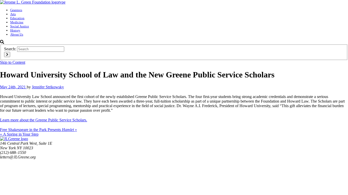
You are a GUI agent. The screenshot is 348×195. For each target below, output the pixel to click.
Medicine (16, 22)
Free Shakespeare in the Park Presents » (38, 129)
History (15, 30)
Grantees (16, 10)
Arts (13, 14)
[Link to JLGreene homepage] (14, 139)
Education (17, 18)
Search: (10, 49)
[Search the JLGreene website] (2, 42)
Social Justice (19, 26)
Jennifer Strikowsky (48, 87)
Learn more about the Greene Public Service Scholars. (43, 120)
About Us (16, 34)
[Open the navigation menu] (344, 63)
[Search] (7, 54)
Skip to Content (12, 62)
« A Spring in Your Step (19, 134)
